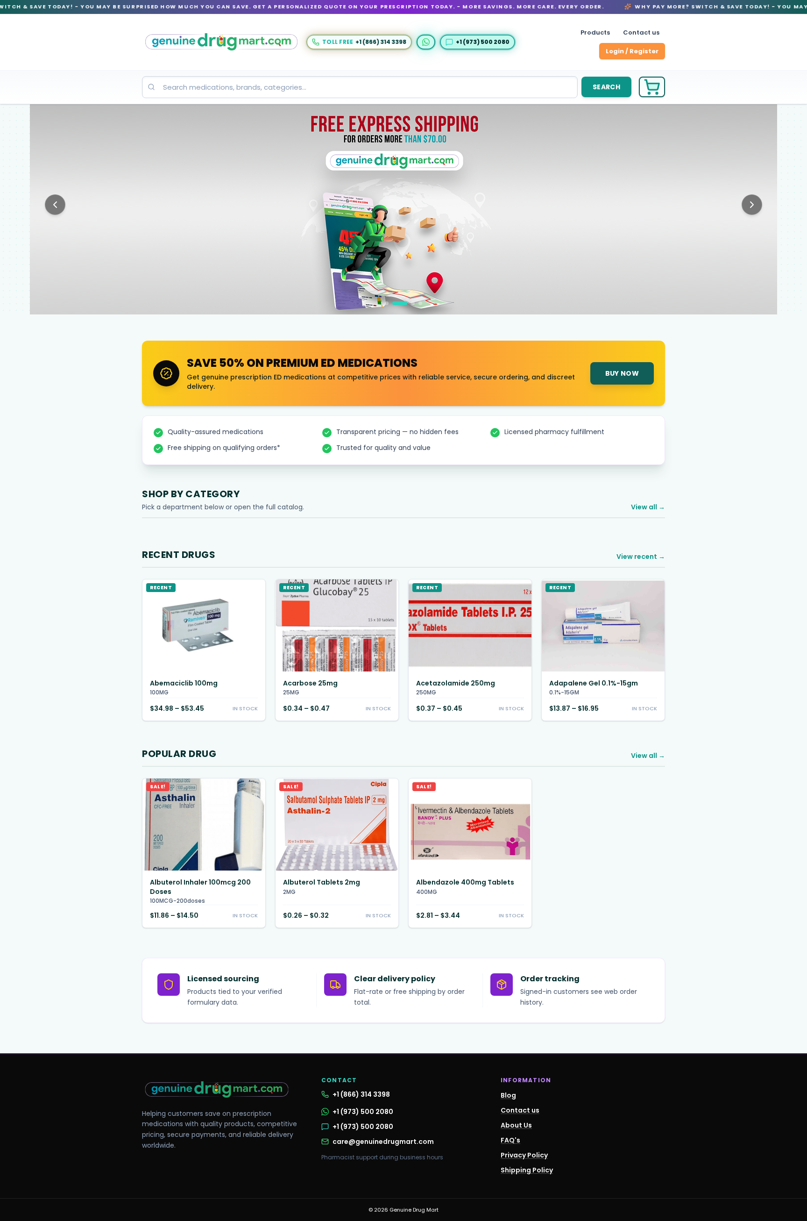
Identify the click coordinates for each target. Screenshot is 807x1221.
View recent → (640, 556)
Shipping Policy (527, 1170)
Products (595, 32)
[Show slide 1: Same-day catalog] (387, 303)
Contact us (641, 32)
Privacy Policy (524, 1155)
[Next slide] (752, 204)
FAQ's (510, 1140)
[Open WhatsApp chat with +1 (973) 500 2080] (426, 42)
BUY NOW (622, 373)
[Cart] (652, 87)
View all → (648, 507)
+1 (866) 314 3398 (361, 1094)
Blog (508, 1095)
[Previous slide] (55, 204)
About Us (516, 1125)
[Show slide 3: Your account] (413, 303)
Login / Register (632, 51)
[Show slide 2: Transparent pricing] (399, 303)
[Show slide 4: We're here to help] (420, 303)
